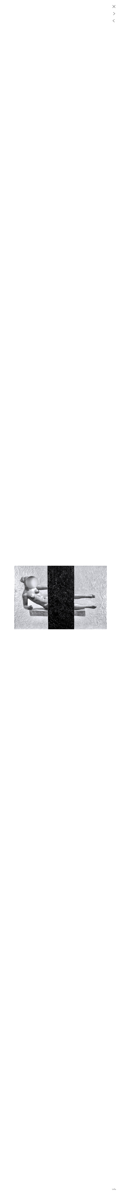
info (114, 1189)
